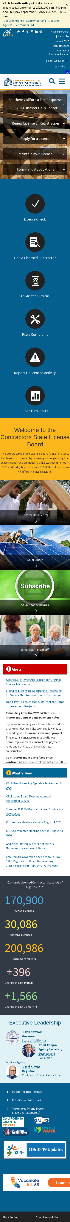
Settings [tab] (62, 66)
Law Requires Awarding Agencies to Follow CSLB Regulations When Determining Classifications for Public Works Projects (33, 861)
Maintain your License (35, 153)
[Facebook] (22, 51)
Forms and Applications (35, 169)
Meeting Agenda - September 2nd (24, 20)
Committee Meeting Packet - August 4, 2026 (34, 822)
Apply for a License (35, 138)
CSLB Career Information (28, 1100)
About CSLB (62, 41)
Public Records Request (27, 1092)
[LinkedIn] (36, 51)
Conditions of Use (47, 1217)
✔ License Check (60, 31)
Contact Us (63, 50)
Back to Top (10, 1217)
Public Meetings (60, 46)
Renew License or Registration (35, 123)
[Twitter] (27, 51)
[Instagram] (31, 51)
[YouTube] (40, 51)
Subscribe (63, 36)
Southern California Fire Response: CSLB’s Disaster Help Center (35, 103)
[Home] (18, 51)
